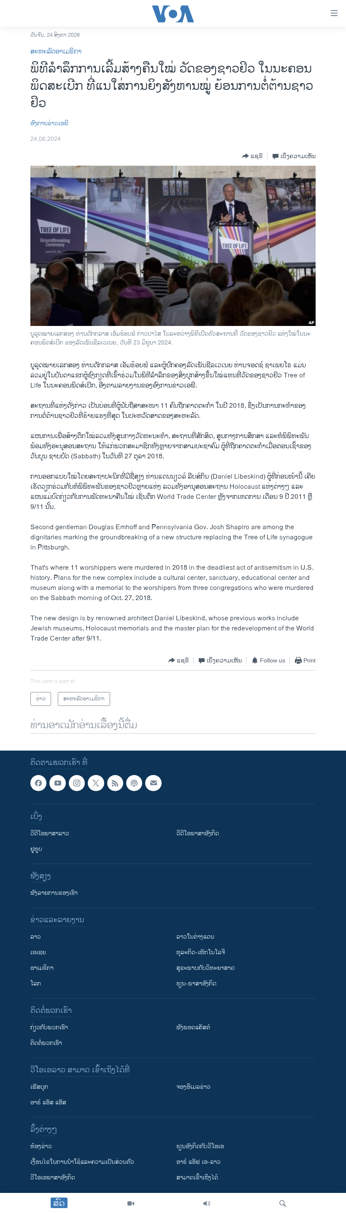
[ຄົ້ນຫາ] (282, 1203)
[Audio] (206, 1203)
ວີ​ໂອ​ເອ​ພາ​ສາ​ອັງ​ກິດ (52, 1178)
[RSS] (115, 783)
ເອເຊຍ (38, 952)
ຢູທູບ (36, 849)
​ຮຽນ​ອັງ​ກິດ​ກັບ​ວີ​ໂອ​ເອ (200, 1146)
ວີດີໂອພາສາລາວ (49, 833)
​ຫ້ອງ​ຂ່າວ (41, 1146)
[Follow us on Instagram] (77, 783)
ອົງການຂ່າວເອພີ (49, 123)
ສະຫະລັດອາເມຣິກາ (55, 51)
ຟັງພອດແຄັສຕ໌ (193, 1027)
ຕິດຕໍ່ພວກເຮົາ (46, 1043)
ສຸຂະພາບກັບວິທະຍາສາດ (205, 968)
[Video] (130, 1203)
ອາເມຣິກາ (42, 968)
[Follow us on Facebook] (38, 783)
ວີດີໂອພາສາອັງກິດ (197, 833)
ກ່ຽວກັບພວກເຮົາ (49, 1027)
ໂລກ (35, 984)
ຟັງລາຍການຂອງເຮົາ (54, 893)
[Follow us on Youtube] (57, 783)
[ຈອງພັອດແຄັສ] (153, 783)
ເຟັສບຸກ (39, 1087)
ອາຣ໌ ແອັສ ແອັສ (48, 1102)
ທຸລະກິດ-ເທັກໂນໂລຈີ (200, 952)
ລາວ (35, 937)
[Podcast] (134, 783)
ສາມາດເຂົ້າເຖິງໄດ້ (197, 1178)
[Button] (252, 156)
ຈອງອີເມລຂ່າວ (193, 1087)
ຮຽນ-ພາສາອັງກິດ (196, 984)
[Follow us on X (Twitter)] (96, 783)
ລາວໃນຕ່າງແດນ (195, 937)
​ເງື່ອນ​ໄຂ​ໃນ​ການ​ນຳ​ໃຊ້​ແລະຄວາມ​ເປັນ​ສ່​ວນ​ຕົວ (82, 1162)
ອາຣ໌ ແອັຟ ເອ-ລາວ (198, 1162)
